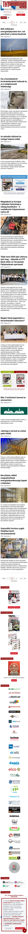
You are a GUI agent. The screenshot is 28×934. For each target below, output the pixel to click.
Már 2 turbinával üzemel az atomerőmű (13, 398)
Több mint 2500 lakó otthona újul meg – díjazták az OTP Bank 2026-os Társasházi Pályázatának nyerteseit (14, 261)
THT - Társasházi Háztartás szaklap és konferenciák (14, 896)
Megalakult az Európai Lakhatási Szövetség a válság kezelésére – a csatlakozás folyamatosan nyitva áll (13, 206)
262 (25, 22)
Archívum (17, 607)
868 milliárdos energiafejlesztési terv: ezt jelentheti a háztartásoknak (13, 31)
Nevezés (14, 680)
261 (21, 22)
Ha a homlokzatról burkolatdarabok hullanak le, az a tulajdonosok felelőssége (14, 83)
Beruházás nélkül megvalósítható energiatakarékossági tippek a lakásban (14, 479)
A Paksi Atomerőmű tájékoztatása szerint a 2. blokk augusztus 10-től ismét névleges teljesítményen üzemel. (14, 421)
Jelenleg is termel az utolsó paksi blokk (13, 432)
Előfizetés (11, 607)
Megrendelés (14, 653)
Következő (14, 25)
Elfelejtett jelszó (20, 11)
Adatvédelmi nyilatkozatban (13, 923)
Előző (4, 22)
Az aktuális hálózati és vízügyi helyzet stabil (11, 137)
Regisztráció (7, 14)
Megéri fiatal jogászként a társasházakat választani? (13, 319)
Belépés (21, 14)
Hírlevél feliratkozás (7, 11)
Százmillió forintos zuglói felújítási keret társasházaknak (12, 531)
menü (4, 17)
